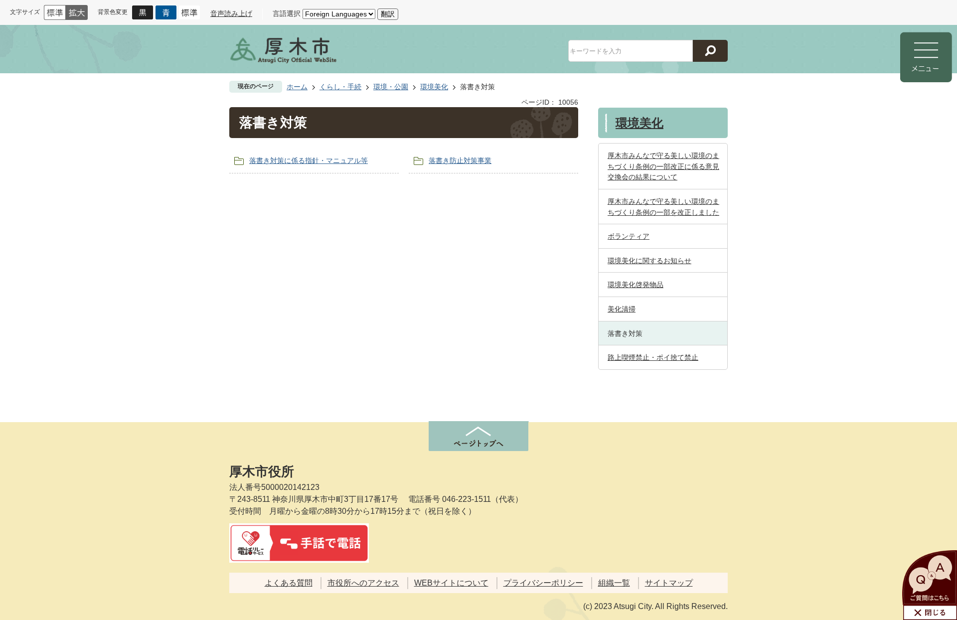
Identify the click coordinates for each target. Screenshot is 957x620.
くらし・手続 (340, 87)
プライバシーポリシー (543, 583)
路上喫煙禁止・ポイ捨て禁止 (653, 357)
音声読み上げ (231, 13)
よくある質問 (289, 583)
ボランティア (628, 236)
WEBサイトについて (451, 583)
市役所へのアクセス (363, 583)
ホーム (297, 87)
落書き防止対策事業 (460, 160)
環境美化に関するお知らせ (649, 261)
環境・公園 (390, 87)
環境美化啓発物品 (635, 285)
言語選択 (287, 13)
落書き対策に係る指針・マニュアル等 (308, 160)
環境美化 (434, 87)
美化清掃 (622, 309)
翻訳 (388, 14)
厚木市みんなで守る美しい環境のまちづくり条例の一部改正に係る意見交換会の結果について (663, 166)
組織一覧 (614, 583)
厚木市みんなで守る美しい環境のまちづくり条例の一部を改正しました (663, 206)
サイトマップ (669, 583)
